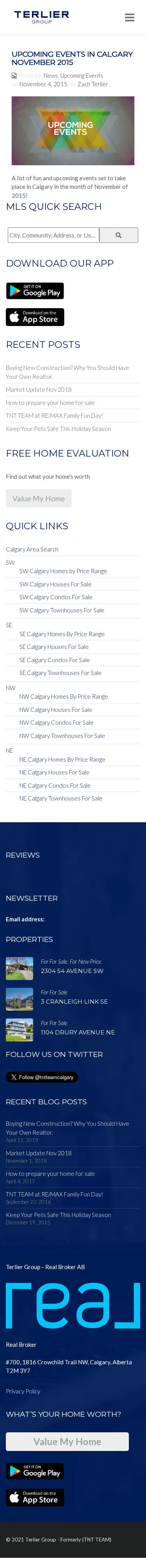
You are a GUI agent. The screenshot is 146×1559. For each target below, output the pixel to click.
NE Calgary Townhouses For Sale (60, 798)
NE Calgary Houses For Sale (54, 772)
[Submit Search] (119, 235)
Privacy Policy (23, 1391)
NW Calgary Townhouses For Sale (62, 735)
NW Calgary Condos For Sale (56, 722)
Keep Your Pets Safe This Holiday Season (58, 428)
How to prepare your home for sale (50, 402)
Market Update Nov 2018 (39, 389)
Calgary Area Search (32, 549)
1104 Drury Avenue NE (78, 1032)
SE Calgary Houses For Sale (54, 646)
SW (10, 562)
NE (9, 750)
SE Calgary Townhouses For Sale (60, 672)
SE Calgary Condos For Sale (54, 659)
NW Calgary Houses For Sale (55, 709)
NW (11, 687)
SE (9, 624)
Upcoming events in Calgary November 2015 (72, 58)
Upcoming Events (81, 75)
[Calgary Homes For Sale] (41, 17)
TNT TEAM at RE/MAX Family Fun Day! (54, 415)
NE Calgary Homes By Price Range (62, 759)
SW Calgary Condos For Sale (56, 596)
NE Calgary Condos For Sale (55, 785)
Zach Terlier (92, 83)
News (51, 75)
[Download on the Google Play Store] (35, 289)
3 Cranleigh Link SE (74, 1001)
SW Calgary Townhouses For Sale (61, 610)
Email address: (25, 919)
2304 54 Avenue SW (72, 971)
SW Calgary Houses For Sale (55, 584)
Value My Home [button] (38, 498)
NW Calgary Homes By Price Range (63, 696)
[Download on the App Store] (35, 316)
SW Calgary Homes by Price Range (63, 570)
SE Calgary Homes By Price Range (62, 633)
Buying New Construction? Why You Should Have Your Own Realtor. (67, 372)
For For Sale (54, 961)
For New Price (85, 961)
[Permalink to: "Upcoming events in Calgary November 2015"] (73, 130)
